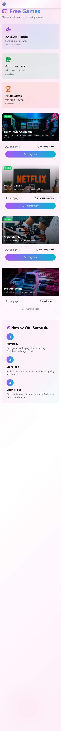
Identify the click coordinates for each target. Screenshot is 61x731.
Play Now (32, 154)
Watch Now (32, 205)
